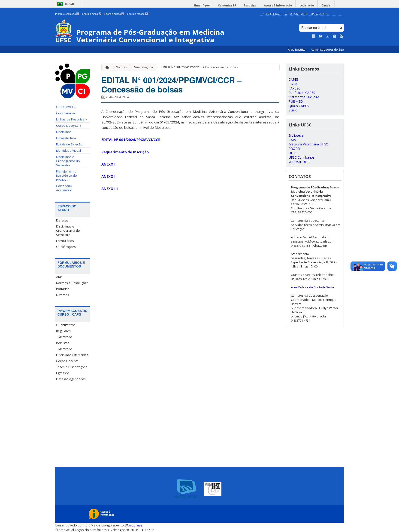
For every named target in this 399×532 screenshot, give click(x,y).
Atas (59, 277)
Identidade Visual (68, 150)
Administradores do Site (327, 50)
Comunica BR (227, 5)
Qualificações (66, 247)
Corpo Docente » (68, 125)
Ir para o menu (91, 13)
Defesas (62, 220)
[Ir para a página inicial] (106, 67)
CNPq (293, 84)
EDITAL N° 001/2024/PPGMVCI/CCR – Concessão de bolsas (200, 67)
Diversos (62, 295)
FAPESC (294, 88)
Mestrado (65, 337)
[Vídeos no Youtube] (327, 36)
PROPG (294, 148)
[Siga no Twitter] (321, 36)
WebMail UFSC (300, 162)
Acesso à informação (278, 5)
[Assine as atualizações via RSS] (341, 36)
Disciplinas (63, 132)
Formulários (65, 241)
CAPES (294, 79)
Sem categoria (143, 67)
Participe (250, 5)
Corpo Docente (67, 361)
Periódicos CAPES (302, 92)
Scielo (293, 110)
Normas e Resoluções (72, 283)
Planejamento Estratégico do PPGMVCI (66, 175)
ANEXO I (108, 164)
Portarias (62, 289)
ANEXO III (109, 188)
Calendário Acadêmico (64, 188)
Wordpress (134, 525)
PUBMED (296, 101)
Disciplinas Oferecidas (72, 355)
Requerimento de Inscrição (125, 152)
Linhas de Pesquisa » (71, 119)
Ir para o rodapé (137, 13)
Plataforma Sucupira (304, 97)
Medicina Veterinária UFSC (308, 144)
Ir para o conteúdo (67, 13)
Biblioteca (296, 135)
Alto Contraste (296, 13)
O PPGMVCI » (65, 107)
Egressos (63, 373)
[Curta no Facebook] (314, 36)
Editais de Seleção (69, 144)
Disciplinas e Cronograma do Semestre (68, 161)
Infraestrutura (66, 138)
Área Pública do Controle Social (313, 287)
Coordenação (66, 113)
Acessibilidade (272, 13)
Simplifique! (201, 5)
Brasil (70, 4)
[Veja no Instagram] (334, 36)
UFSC (293, 153)
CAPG (293, 140)
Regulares (63, 331)
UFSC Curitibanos (301, 157)
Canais (326, 5)
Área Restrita (297, 50)
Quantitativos (66, 325)
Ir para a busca (114, 13)
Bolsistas (62, 343)
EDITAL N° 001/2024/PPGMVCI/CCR (130, 139)
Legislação (306, 5)
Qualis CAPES (299, 106)
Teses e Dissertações (71, 367)
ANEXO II (109, 176)
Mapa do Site (319, 13)
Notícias (121, 67)
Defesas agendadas (71, 379)
